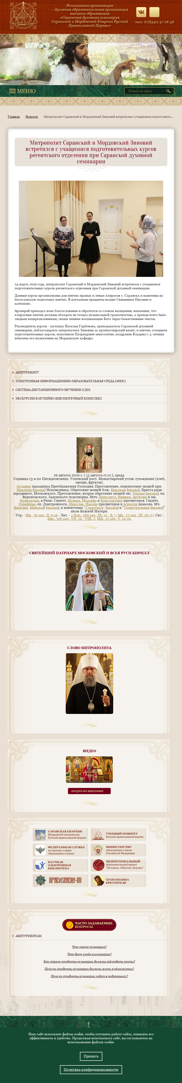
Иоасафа (89, 500)
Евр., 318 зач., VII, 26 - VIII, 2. (71, 519)
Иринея (124, 497)
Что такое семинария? (89, 947)
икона (39, 490)
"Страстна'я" (94, 508)
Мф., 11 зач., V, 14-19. (114, 519)
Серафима (27, 504)
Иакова (91, 504)
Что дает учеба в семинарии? (89, 954)
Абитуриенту (27, 372)
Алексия (130, 504)
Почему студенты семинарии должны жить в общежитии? (89, 969)
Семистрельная (137, 508)
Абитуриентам (29, 936)
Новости (32, 116)
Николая (76, 504)
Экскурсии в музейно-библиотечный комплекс (59, 398)
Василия (21, 508)
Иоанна (73, 500)
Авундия (140, 497)
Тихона (139, 493)
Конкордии (29, 500)
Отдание (24, 486)
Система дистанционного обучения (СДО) (53, 390)
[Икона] (89, 472)
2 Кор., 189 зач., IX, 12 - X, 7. (94, 515)
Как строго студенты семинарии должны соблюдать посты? (89, 961)
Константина (112, 500)
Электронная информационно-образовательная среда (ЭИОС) (71, 381)
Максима (24, 490)
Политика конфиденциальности (91, 1069)
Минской (37, 508)
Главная (14, 116)
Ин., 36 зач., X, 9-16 (42, 515)
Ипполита (107, 497)
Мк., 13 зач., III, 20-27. (136, 515)
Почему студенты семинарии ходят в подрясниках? (89, 976)
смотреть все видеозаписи (87, 791)
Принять (91, 1056)
